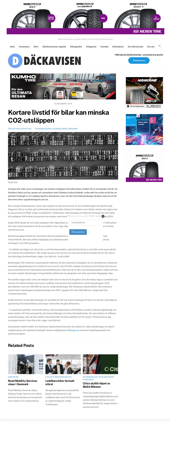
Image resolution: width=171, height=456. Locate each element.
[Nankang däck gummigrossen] (144, 93)
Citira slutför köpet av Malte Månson (96, 385)
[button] (160, 46)
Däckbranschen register (54, 46)
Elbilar (48, 377)
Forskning (57, 128)
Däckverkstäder (106, 377)
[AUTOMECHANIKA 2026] (144, 130)
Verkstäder (73, 128)
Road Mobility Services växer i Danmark (22, 382)
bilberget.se (73, 330)
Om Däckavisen (135, 46)
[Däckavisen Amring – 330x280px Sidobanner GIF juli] (144, 167)
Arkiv (35, 46)
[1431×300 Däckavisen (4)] (85, 18)
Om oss (150, 46)
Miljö (64, 128)
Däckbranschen (90, 377)
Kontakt (104, 46)
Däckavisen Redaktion (20, 129)
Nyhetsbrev (118, 46)
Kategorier (91, 46)
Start (12, 46)
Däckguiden (76, 46)
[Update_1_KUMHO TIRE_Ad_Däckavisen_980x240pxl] (63, 87)
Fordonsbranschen (43, 128)
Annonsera (24, 46)
